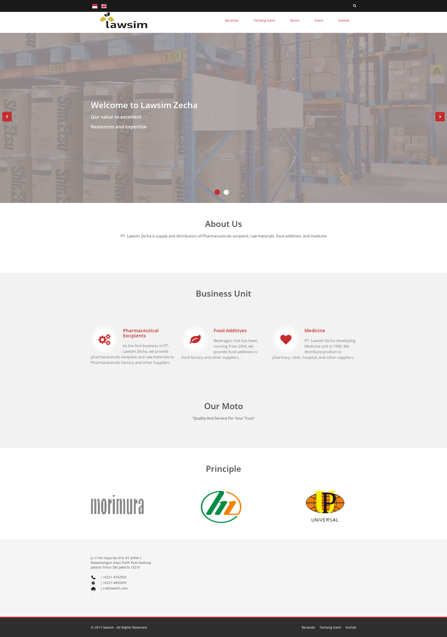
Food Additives (230, 330)
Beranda (308, 627)
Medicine (315, 330)
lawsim (109, 627)
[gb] (104, 5)
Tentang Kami (330, 627)
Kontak (350, 627)
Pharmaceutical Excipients (141, 333)
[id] (95, 5)
